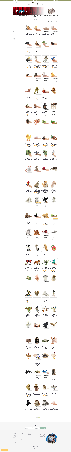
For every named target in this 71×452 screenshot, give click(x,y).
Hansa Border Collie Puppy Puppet (28, 254)
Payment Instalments (23, 437)
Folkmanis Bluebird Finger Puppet (54, 66)
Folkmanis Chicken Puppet (28, 362)
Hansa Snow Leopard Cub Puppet (53, 206)
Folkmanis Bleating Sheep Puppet (28, 238)
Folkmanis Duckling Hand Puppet (28, 144)
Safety (21, 440)
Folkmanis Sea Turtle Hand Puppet (45, 269)
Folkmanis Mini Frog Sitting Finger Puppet (28, 113)
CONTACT (56, 0)
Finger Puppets (15, 26)
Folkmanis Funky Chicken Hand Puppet (54, 362)
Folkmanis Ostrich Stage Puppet (37, 254)
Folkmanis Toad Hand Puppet (28, 284)
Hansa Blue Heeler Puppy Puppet (37, 316)
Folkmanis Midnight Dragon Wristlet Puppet (45, 113)
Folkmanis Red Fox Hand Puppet (37, 269)
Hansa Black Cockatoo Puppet (28, 409)
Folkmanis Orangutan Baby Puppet (37, 238)
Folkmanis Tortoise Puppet (45, 347)
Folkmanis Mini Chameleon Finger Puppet (54, 129)
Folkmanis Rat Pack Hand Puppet (45, 394)
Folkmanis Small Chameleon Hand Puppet (54, 144)
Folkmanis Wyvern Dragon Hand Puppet (28, 316)
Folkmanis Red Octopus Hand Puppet (45, 238)
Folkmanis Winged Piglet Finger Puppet (54, 409)
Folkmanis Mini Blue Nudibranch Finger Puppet (45, 379)
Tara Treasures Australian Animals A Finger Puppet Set (45, 316)
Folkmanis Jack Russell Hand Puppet (53, 113)
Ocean (14, 40)
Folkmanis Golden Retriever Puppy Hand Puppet (45, 222)
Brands (23, 4)
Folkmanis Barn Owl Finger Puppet (45, 81)
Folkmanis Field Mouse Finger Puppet (36, 81)
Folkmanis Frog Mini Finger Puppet (45, 128)
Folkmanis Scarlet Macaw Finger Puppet (28, 191)
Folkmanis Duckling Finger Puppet (54, 81)
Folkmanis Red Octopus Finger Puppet (45, 175)
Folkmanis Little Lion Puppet (54, 97)
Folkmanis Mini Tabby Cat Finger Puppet (45, 144)
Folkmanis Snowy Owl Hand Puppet (45, 300)
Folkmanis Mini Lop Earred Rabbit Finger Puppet (54, 35)
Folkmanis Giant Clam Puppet (45, 362)
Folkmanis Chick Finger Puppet (36, 35)
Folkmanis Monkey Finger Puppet (37, 50)
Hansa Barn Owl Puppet (53, 393)
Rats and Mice (15, 32)
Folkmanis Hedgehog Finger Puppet (28, 128)
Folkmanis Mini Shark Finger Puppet (37, 159)
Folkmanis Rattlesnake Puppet (36, 331)
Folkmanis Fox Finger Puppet (37, 113)
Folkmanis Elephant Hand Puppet (28, 347)
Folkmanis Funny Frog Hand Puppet (37, 97)
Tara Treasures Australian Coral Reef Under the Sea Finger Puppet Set (37, 363)
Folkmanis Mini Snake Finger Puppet (53, 50)
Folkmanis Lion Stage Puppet (45, 254)
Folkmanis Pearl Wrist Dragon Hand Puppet (53, 159)
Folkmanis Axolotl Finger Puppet (37, 144)
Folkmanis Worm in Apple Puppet (54, 254)
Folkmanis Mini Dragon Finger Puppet (53, 269)
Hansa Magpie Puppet (45, 206)
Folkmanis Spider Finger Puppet (28, 50)
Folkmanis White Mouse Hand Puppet (28, 175)
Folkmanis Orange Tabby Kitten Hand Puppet (45, 191)
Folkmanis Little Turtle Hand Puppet (28, 159)
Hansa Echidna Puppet (53, 378)
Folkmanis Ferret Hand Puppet (28, 222)
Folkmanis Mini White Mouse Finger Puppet (45, 35)
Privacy (21, 439)
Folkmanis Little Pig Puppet (37, 284)
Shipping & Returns (23, 434)
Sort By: (49, 21)
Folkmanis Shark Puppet (54, 238)
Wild (14, 38)
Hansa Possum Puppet (45, 65)
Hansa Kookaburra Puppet (54, 316)
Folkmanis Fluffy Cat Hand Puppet (28, 206)
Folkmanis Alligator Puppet (37, 378)
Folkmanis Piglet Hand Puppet (53, 347)
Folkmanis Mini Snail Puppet (28, 97)
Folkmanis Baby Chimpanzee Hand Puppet (37, 347)
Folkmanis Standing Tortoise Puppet (28, 394)
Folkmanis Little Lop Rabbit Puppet (54, 191)
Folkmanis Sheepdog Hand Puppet (37, 206)
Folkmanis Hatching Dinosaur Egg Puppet (53, 284)
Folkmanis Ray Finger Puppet (53, 222)
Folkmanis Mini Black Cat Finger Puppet (37, 222)
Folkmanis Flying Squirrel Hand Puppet (54, 331)
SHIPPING (54, 0)
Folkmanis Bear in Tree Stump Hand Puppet (36, 394)
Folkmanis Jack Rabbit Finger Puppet (36, 175)
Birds (14, 31)
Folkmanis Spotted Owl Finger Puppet (37, 66)
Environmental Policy (23, 438)
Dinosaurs (14, 39)
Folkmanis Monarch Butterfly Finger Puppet (28, 35)
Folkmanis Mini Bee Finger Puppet (28, 81)
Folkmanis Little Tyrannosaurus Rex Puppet (45, 160)
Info (33, 4)
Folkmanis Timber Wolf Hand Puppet (45, 409)
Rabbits (14, 33)
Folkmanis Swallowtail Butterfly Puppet (28, 300)
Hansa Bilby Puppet (54, 299)
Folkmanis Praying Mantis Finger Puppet (45, 50)
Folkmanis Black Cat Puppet (28, 378)
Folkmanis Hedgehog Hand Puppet (37, 409)
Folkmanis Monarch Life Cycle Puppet (28, 269)
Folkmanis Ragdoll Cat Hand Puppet (53, 175)
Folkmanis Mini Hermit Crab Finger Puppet (45, 97)
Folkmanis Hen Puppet (36, 299)
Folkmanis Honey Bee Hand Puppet (28, 66)
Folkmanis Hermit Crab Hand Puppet (36, 128)
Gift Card (38, 4)
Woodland (15, 37)
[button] (45, 36)
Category (28, 4)
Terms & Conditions (23, 441)
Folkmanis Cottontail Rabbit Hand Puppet (37, 191)
